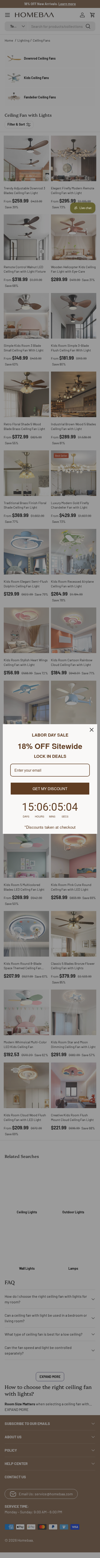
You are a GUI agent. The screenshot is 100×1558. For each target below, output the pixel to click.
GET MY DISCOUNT (50, 788)
